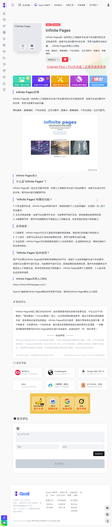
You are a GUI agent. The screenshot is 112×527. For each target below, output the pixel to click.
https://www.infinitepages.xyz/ (29, 284)
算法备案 (49, 507)
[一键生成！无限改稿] (4, 517)
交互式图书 (86, 50)
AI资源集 (81, 5)
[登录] (108, 5)
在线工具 (70, 5)
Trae (52, 495)
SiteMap (53, 521)
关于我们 (93, 5)
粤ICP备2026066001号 (41, 521)
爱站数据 (28, 315)
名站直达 (58, 5)
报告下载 (62, 507)
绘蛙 (76, 495)
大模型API (62, 504)
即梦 (69, 495)
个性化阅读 (74, 50)
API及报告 (62, 500)
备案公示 (49, 500)
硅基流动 (74, 492)
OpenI (29, 521)
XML (59, 521)
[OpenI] (21, 494)
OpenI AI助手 (51, 492)
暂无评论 (22, 418)
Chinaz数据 (42, 315)
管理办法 (49, 504)
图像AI (48, 25)
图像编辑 (56, 25)
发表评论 (99, 454)
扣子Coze (61, 495)
